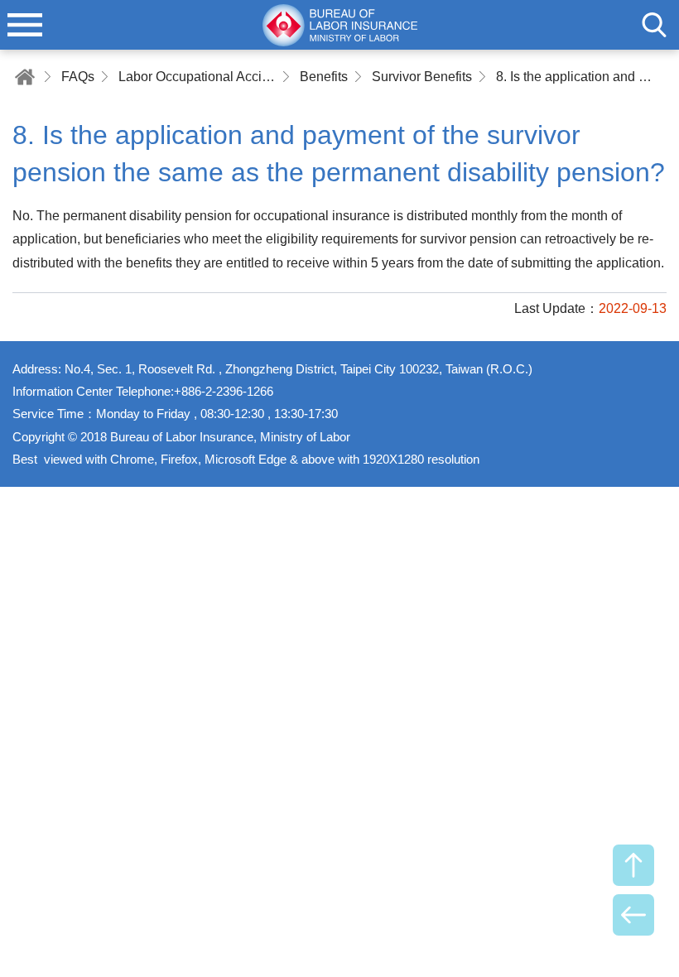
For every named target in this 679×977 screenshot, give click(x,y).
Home (24, 76)
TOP (633, 865)
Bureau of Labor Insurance (339, 25)
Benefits (324, 77)
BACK (633, 915)
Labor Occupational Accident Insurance (197, 77)
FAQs (77, 77)
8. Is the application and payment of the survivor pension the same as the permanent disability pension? (574, 77)
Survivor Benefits (422, 77)
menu (25, 25)
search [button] (654, 25)
